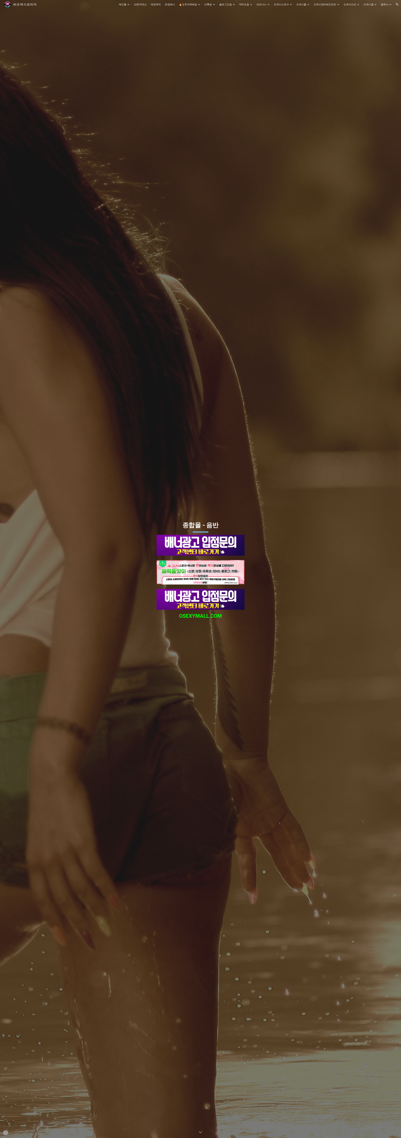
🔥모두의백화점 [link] (188, 4)
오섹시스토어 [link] (281, 4)
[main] (200, 525)
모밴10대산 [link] (140, 4)
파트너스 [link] (261, 4)
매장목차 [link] (156, 4)
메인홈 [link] (122, 4)
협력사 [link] (384, 4)
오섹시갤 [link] (368, 4)
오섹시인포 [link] (350, 4)
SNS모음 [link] (244, 4)
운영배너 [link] (170, 4)
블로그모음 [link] (225, 4)
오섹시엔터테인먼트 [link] (325, 4)
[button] (397, 4)
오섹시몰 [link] (301, 4)
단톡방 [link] (208, 4)
